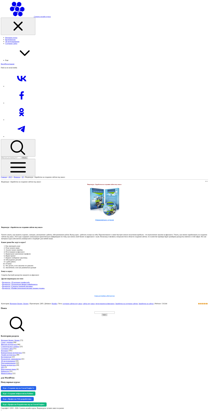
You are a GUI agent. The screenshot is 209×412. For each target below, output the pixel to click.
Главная (4, 177)
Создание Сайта (7, 349)
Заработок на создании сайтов (126, 304)
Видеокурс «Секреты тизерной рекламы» (17, 286)
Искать (24, 158)
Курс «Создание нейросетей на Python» (18, 393)
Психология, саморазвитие (11, 359)
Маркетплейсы (6, 373)
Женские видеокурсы (9, 344)
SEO (2, 367)
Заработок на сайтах (146, 304)
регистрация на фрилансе (104, 304)
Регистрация (9, 64)
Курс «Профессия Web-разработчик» (17, 399)
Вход (3, 64)
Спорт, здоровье (7, 342)
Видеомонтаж (6, 357)
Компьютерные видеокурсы (11, 353)
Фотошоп (4, 351)
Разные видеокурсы (8, 365)
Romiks (54, 304)
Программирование (8, 363)
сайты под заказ (89, 304)
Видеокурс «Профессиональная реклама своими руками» (23, 288)
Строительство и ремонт (10, 346)
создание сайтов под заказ (72, 304)
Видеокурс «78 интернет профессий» (16, 282)
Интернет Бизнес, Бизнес (19, 304)
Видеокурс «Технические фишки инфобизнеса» (20, 284)
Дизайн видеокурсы (8, 355)
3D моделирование (8, 361)
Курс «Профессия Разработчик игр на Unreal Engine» (24, 404)
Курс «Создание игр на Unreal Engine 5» (18, 388)
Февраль (17, 177)
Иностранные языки (8, 369)
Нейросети (5, 371)
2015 (10, 177)
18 (23, 177)
